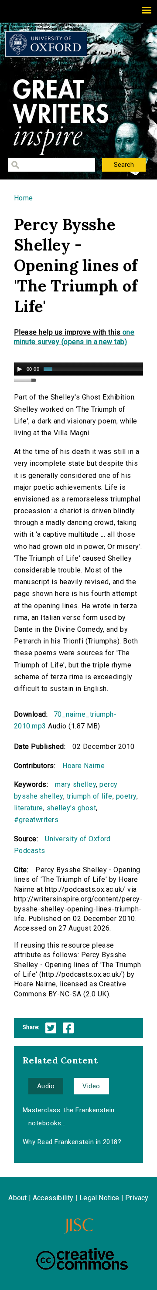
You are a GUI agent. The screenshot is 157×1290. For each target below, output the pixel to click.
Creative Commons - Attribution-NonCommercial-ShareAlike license (82, 1259)
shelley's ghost (71, 808)
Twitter (50, 1028)
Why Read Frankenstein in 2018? (72, 1142)
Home (23, 198)
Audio (46, 1086)
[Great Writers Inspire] (46, 44)
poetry (126, 796)
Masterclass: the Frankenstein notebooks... (69, 1116)
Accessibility (53, 1198)
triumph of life (90, 796)
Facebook (68, 1028)
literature (28, 808)
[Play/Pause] (19, 369)
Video (91, 1086)
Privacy (136, 1198)
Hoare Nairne (83, 766)
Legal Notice (99, 1198)
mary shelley (75, 784)
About (17, 1198)
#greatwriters (36, 820)
